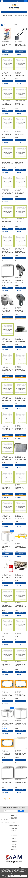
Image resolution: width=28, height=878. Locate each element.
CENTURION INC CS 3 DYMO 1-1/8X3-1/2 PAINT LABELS (7, 725)
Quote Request (14, 840)
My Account (14, 838)
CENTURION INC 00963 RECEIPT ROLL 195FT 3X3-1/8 (7, 282)
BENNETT (16, 130)
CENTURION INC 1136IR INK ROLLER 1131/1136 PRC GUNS (20, 341)
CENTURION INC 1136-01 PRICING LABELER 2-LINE (19, 311)
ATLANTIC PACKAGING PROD (6, 71)
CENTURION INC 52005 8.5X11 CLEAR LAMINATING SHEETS (7, 607)
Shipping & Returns (14, 830)
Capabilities (14, 846)
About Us (14, 843)
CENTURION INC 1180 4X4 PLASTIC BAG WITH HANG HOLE (20, 430)
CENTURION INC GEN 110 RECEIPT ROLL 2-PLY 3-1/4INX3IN (20, 754)
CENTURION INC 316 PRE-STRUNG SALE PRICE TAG (7, 577)
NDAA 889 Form (14, 849)
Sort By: (10, 24)
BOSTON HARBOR (18, 189)
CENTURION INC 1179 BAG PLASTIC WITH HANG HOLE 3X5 (7, 430)
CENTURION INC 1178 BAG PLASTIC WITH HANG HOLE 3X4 (20, 400)
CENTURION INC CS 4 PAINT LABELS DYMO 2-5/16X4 (20, 725)
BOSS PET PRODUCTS (5, 189)
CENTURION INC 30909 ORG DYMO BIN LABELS (20, 548)
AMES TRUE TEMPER (5, 41)
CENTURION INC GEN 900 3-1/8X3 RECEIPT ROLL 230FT (7, 784)
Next (24, 798)
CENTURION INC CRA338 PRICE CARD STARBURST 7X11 (7, 695)
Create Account (14, 841)
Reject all (11, 876)
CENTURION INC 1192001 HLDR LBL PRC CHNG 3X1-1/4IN (20, 489)
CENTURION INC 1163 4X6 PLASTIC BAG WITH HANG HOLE (7, 371)
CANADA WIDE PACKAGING (19, 218)
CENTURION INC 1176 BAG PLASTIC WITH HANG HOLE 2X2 (20, 371)
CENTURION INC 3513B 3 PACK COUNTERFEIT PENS (20, 577)
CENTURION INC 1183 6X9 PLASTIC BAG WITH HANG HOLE (7, 459)
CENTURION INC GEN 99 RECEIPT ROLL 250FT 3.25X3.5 (20, 784)
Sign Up (15, 828)
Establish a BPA (14, 844)
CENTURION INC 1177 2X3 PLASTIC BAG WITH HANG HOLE (7, 400)
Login (12, 828)
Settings (4, 876)
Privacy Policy (12, 873)
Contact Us (14, 847)
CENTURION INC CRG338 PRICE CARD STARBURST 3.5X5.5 (20, 695)
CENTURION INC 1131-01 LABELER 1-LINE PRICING (20, 282)
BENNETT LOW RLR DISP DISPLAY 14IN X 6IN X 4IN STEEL (7, 164)
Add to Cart (7, 51)
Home (14, 836)
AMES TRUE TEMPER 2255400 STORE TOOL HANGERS (20, 46)
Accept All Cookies (21, 876)
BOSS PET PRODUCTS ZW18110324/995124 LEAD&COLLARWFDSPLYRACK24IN (11, 193)
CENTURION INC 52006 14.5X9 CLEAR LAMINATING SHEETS (20, 607)
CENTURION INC (4, 277)
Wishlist (14, 827)
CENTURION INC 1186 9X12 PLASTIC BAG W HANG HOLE (20, 459)
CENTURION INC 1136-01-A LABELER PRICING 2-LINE (7, 341)
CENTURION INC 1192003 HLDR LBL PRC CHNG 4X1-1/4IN (20, 518)
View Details (7, 553)
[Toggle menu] (2, 2)
